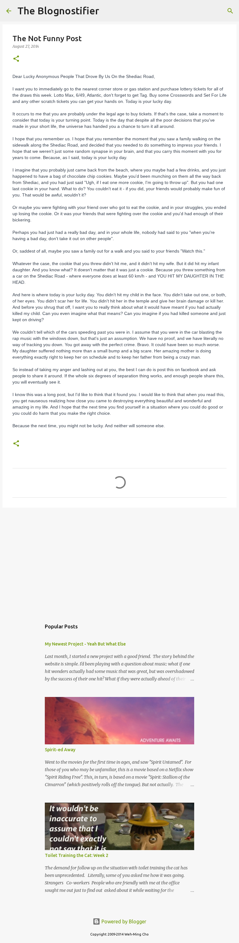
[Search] (108, 10)
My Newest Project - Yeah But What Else (85, 643)
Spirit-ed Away (60, 749)
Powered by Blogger (123, 921)
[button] (16, 59)
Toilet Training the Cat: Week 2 (76, 855)
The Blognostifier (58, 10)
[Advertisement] (119, 560)
